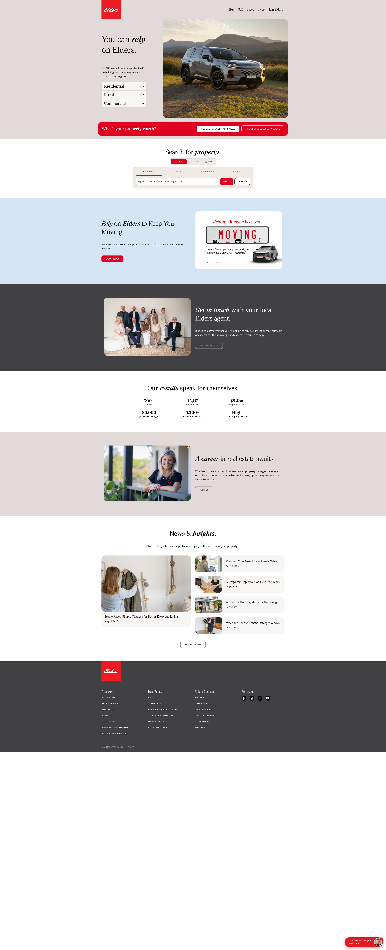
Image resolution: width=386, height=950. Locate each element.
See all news (193, 644)
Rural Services (203, 709)
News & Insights (157, 721)
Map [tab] (210, 161)
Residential (108, 709)
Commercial (108, 721)
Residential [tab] (149, 171)
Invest (261, 9)
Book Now (112, 258)
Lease (250, 9)
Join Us (204, 489)
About (151, 697)
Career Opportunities (160, 715)
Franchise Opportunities (162, 709)
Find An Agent (109, 697)
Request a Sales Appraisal (218, 128)
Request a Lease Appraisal (263, 128)
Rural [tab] (178, 171)
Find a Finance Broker (114, 733)
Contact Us (154, 703)
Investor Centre (204, 715)
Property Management (114, 727)
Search (226, 182)
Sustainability (203, 721)
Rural (104, 715)
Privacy (130, 746)
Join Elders (276, 9)
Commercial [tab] (207, 171)
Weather (200, 727)
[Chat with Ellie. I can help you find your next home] (378, 942)
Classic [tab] (180, 161)
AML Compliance (157, 727)
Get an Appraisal (111, 703)
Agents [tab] (236, 171)
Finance (199, 697)
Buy (232, 9)
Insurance (201, 703)
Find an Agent (209, 345)
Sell (240, 9)
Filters (242, 181)
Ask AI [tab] (196, 161)
